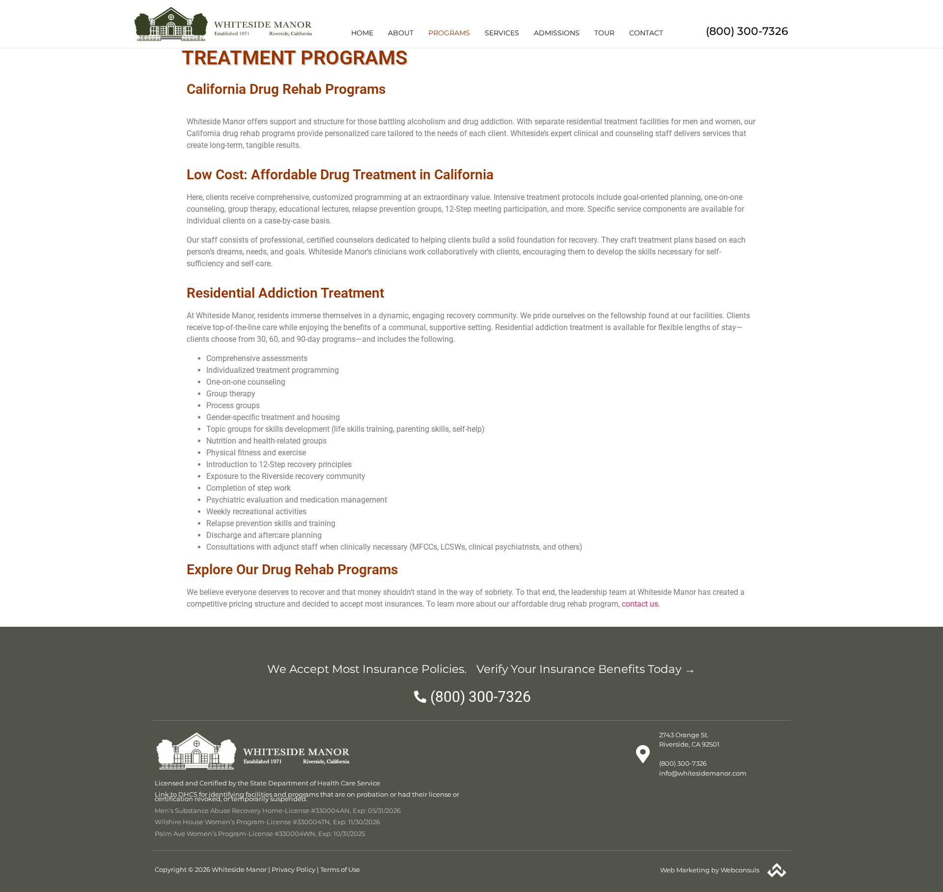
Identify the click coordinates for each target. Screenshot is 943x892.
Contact (646, 32)
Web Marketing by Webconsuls (709, 870)
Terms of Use (340, 869)
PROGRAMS (449, 32)
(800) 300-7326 (747, 31)
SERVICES (502, 32)
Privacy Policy (293, 869)
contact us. (641, 604)
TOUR (604, 32)
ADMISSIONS (557, 32)
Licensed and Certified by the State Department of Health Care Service (267, 783)
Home (362, 32)
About (401, 32)
